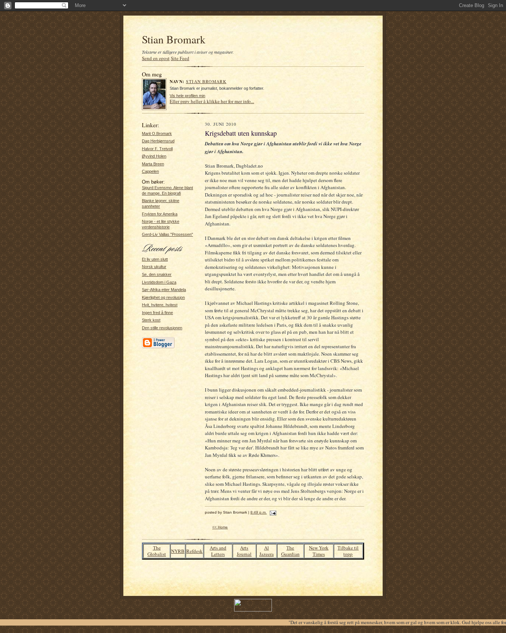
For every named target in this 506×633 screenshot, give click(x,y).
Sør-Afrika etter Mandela (164, 289)
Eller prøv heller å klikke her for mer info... (212, 101)
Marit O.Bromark (157, 133)
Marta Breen (153, 164)
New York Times (319, 550)
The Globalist (156, 550)
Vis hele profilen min (187, 95)
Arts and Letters (218, 550)
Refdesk (194, 551)
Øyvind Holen (154, 156)
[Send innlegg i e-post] (272, 512)
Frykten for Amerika (159, 214)
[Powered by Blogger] (158, 347)
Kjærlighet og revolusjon (163, 297)
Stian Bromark (174, 39)
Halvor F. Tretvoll (157, 148)
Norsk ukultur (154, 266)
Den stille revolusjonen (162, 328)
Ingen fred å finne (157, 312)
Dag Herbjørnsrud (158, 141)
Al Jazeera (266, 550)
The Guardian (290, 550)
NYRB (177, 551)
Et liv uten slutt (155, 259)
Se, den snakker (157, 274)
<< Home (220, 527)
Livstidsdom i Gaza (159, 282)
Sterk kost (151, 320)
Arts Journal (244, 550)
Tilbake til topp (348, 550)
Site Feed (180, 58)
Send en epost (156, 58)
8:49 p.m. (258, 512)
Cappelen (150, 171)
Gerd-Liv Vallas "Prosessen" (167, 234)
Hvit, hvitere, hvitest (159, 305)
